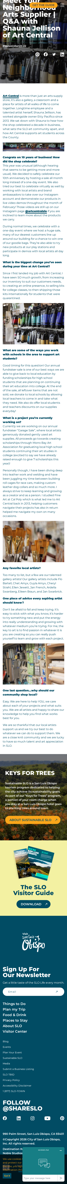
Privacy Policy (11, 1080)
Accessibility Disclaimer (17, 1085)
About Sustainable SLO (30, 820)
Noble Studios (13, 1153)
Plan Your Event (12, 1052)
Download (31, 904)
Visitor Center (15, 1031)
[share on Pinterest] (37, 54)
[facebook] (5, 1118)
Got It (7, 1176)
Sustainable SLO (12, 1058)
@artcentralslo (36, 211)
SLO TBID (8, 1074)
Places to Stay (15, 1020)
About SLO (12, 1026)
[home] (7, 5)
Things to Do (14, 1004)
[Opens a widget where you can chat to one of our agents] (43, 1164)
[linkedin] (19, 1118)
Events (7, 1047)
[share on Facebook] (46, 54)
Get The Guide (43, 5)
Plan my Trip (14, 1009)
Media (6, 1063)
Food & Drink (14, 1015)
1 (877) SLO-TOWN (14, 1091)
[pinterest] (62, 1118)
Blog (6, 1041)
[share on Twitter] (54, 54)
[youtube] (47, 1118)
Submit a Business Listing (18, 1069)
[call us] (25, 5)
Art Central (11, 96)
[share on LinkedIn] (62, 54)
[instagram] (32, 1118)
